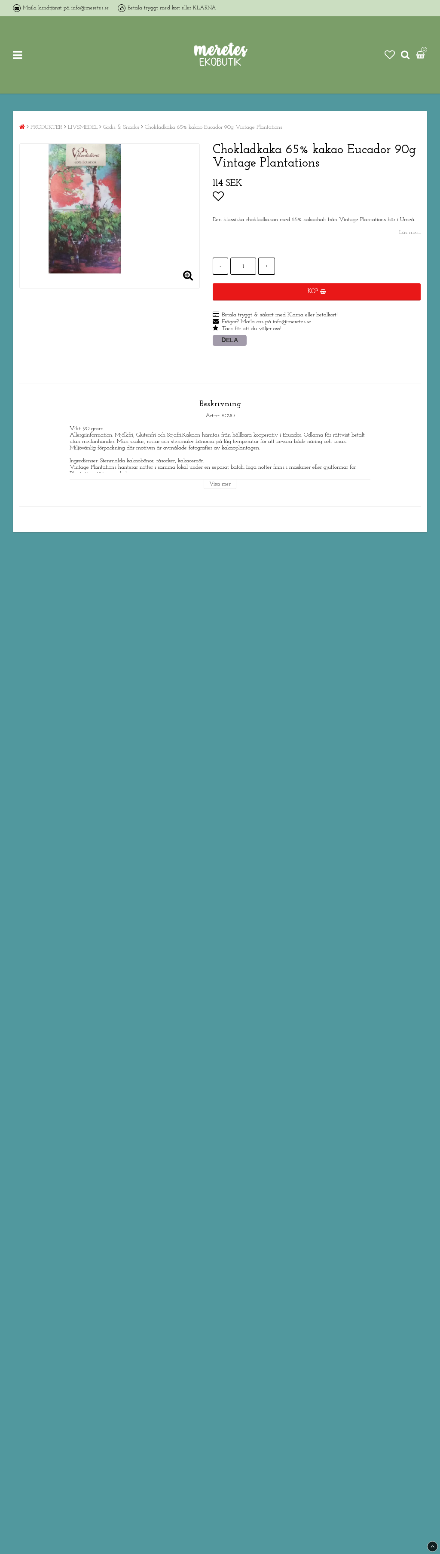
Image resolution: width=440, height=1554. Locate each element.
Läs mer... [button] (410, 232)
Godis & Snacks (121, 127)
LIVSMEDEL (83, 127)
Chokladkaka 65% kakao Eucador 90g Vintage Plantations (213, 127)
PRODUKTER (46, 127)
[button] (390, 55)
